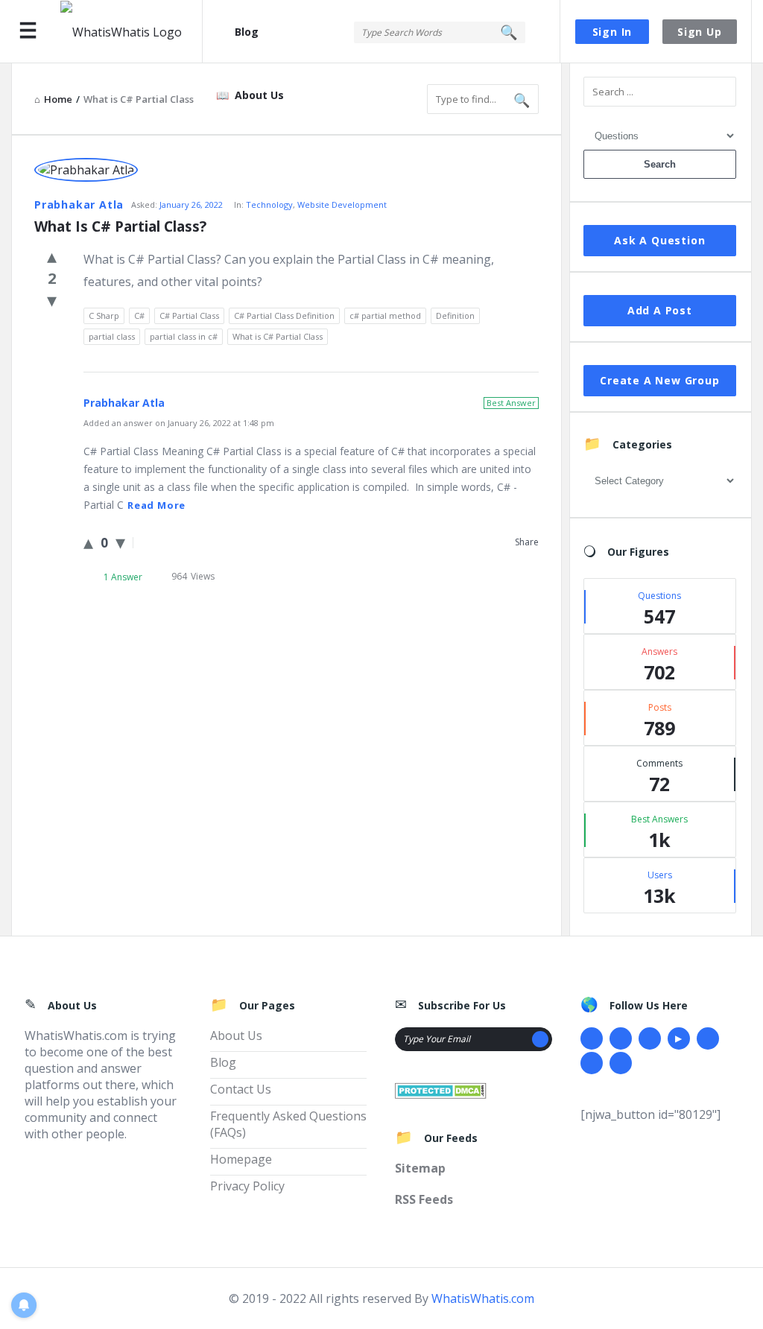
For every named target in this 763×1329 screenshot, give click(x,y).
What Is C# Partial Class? (120, 226)
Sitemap (420, 1168)
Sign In (612, 32)
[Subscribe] (540, 1039)
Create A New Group (659, 380)
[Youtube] (679, 1038)
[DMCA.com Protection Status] (441, 1089)
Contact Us (240, 1089)
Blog (247, 32)
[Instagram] (708, 1038)
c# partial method (385, 315)
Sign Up (699, 32)
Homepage (241, 1159)
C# (139, 315)
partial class (112, 336)
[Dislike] (52, 299)
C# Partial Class (189, 315)
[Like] (52, 255)
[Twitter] (621, 1038)
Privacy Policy (247, 1186)
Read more (156, 505)
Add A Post (659, 310)
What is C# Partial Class (277, 336)
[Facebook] (591, 1038)
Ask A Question (659, 240)
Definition (455, 315)
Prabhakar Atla (79, 204)
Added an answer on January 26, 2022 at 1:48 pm (178, 422)
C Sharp (104, 315)
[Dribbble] (650, 1038)
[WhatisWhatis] (131, 31)
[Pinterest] (591, 1063)
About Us (259, 95)
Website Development (342, 204)
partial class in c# (184, 336)
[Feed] (621, 1063)
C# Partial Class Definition (284, 315)
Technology (269, 204)
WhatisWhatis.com (482, 1298)
